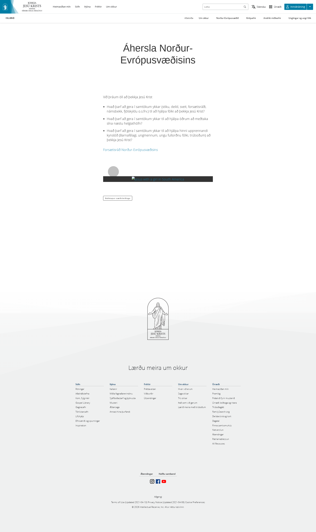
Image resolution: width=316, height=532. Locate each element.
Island (10, 18)
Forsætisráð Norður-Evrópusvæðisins (130, 149)
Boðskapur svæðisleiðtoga (117, 198)
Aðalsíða (189, 18)
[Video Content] (158, 179)
